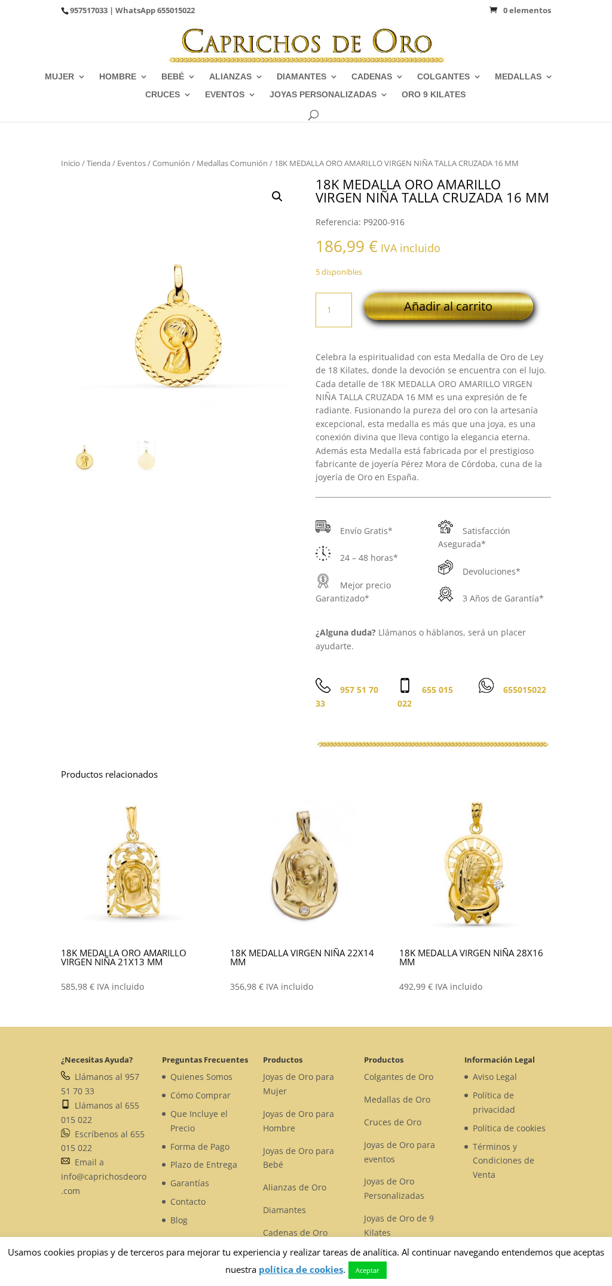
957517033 (89, 10)
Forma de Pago (200, 1146)
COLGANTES (443, 76)
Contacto (188, 1201)
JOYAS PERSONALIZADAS (323, 94)
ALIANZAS (230, 76)
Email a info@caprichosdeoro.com (103, 1176)
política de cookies (301, 1269)
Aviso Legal (495, 1076)
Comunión (171, 163)
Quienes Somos (201, 1076)
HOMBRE (117, 76)
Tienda (99, 163)
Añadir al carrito (448, 306)
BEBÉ (172, 76)
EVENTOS (224, 94)
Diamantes (284, 1210)
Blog (179, 1220)
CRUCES (162, 94)
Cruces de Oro (392, 1122)
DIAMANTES (301, 76)
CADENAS (371, 76)
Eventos (131, 163)
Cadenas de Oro (295, 1232)
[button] (277, 196)
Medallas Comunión (232, 163)
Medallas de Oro (397, 1099)
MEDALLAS (518, 76)
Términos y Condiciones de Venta (503, 1161)
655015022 (176, 10)
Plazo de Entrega (203, 1164)
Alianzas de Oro (294, 1187)
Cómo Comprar (200, 1095)
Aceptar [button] (368, 1270)
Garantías (189, 1183)
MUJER (59, 76)
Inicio (70, 163)
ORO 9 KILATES (434, 94)
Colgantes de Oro (398, 1076)
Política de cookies (509, 1128)
